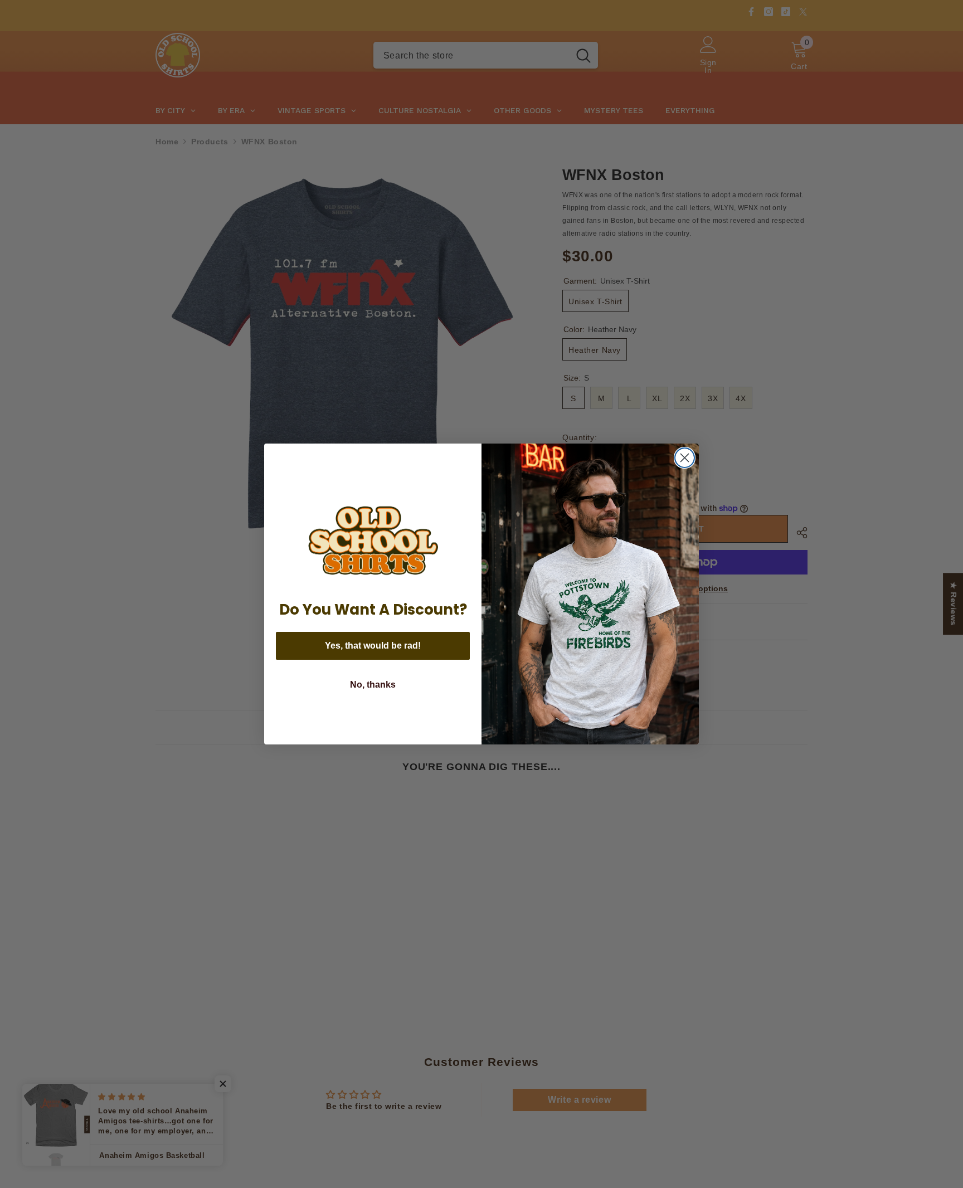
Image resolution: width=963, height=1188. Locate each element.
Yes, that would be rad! (373, 645)
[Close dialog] (684, 458)
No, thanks (373, 684)
